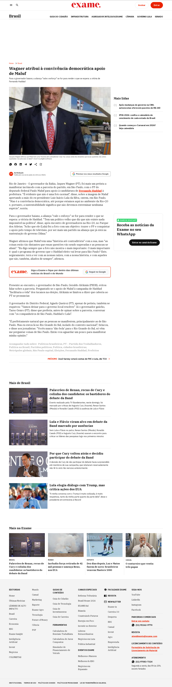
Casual (35, 594)
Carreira (13, 619)
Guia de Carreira (61, 617)
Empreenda (113, 642)
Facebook (136, 610)
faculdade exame (117, 589)
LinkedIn (136, 599)
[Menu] (11, 5)
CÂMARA (130, 16)
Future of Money (40, 620)
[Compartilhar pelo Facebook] (15, 164)
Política (57, 347)
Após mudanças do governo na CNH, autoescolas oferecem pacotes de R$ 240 (139, 106)
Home (11, 63)
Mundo (35, 589)
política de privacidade (67, 683)
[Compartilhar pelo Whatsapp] (10, 164)
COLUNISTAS (15, 657)
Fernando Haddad (76, 350)
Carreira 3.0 (113, 612)
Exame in (112, 607)
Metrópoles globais (20, 350)
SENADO (159, 16)
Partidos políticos (41, 347)
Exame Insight (16, 634)
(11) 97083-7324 (144, 661)
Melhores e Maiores (87, 656)
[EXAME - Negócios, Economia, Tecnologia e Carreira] (86, 5)
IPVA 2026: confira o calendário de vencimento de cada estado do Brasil (137, 116)
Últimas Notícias (17, 600)
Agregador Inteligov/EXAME (107, 16)
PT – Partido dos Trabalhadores (82, 343)
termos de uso (30, 683)
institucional (15, 683)
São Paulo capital (43, 350)
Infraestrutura (80, 16)
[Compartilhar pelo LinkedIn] (20, 164)
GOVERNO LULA (144, 16)
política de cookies (46, 683)
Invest (12, 647)
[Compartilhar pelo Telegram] (25, 164)
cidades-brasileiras (74, 347)
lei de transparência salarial (93, 683)
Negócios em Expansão (84, 668)
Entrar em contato (140, 621)
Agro (110, 637)
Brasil (15, 16)
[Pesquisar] (17, 5)
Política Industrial (86, 644)
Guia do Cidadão (59, 16)
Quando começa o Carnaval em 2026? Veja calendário (137, 127)
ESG (11, 629)
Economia (14, 624)
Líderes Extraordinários (85, 632)
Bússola (81, 611)
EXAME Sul (83, 606)
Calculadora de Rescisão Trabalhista (63, 632)
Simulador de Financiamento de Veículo (61, 650)
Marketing (37, 599)
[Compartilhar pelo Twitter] (30, 164)
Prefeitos (93, 350)
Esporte (36, 605)
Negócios (13, 652)
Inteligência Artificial (14, 640)
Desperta (112, 617)
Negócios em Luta (86, 639)
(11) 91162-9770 (144, 625)
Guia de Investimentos (59, 610)
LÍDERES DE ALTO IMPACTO (17, 607)
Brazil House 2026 (87, 600)
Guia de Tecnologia (62, 604)
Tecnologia (37, 615)
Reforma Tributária (87, 595)
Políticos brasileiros (50, 343)
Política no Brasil (19, 347)
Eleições (59, 350)
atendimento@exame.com (144, 636)
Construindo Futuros (88, 616)
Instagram (136, 605)
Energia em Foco (86, 621)
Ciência (35, 625)
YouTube (136, 594)
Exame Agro (38, 610)
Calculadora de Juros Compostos (63, 640)
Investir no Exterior (87, 626)
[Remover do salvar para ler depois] (40, 164)
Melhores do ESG (86, 661)
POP (34, 630)
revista (112, 595)
